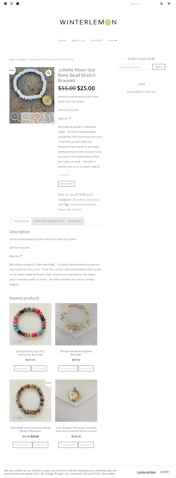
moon (61, 209)
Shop (112, 40)
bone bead (77, 204)
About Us (78, 40)
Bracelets (22, 59)
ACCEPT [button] (165, 472)
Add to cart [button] (22, 368)
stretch (76, 209)
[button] (48, 73)
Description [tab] (21, 221)
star (68, 209)
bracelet (90, 204)
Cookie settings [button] (146, 472)
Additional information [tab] (49, 221)
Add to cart (66, 184)
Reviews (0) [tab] (74, 221)
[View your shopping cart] (169, 3)
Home (63, 40)
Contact (97, 40)
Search (158, 67)
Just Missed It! (68, 368)
